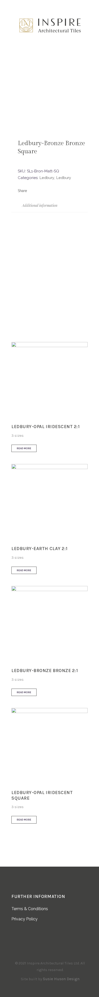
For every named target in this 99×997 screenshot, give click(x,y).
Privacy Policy (24, 919)
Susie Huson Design (61, 979)
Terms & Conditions (29, 908)
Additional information (39, 205)
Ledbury (46, 177)
